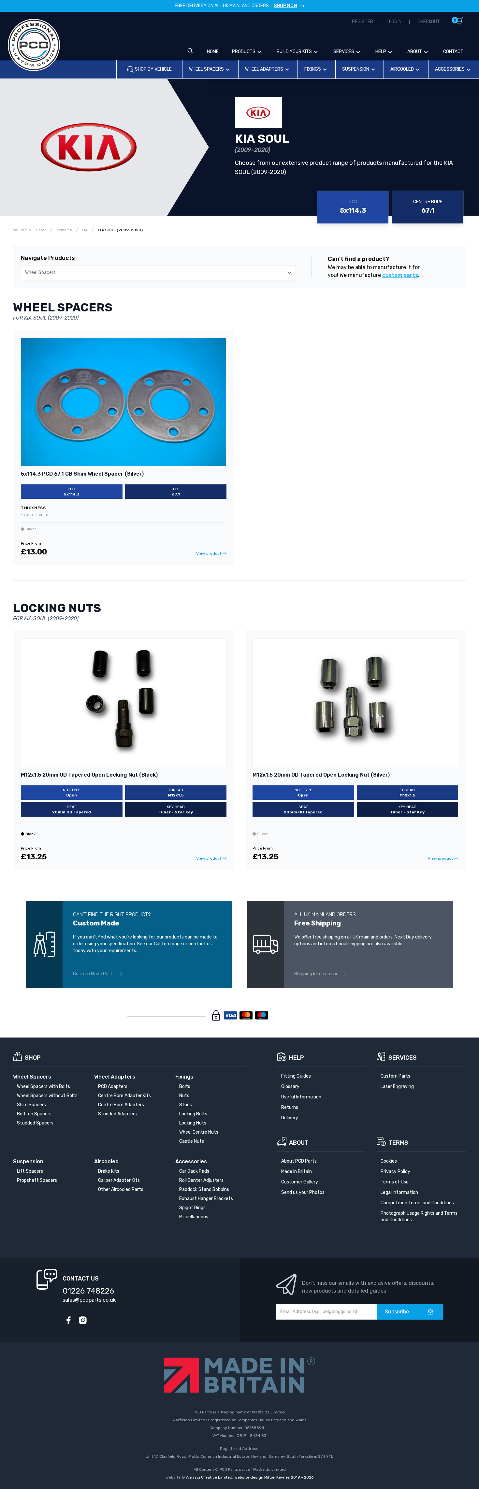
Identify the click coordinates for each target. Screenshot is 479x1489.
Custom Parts (395, 1076)
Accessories (450, 69)
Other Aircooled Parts (120, 1189)
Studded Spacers (35, 1123)
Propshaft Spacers (37, 1180)
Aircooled (402, 69)
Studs (185, 1105)
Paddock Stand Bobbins (204, 1189)
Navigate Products (48, 258)
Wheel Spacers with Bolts (43, 1086)
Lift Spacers (30, 1171)
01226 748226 (88, 1291)
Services (343, 51)
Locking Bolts (193, 1114)
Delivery (289, 1118)
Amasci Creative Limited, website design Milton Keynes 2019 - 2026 (249, 1477)
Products (243, 51)
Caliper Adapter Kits (119, 1180)
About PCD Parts (299, 1161)
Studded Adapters (117, 1114)
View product (208, 553)
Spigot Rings (192, 1207)
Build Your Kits (294, 51)
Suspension (355, 69)
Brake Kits (108, 1171)
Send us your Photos (303, 1192)
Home (213, 51)
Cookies (389, 1161)
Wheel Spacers (206, 69)
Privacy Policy (395, 1171)
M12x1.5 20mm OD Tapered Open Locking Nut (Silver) (321, 775)
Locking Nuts (192, 1123)
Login (395, 21)
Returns (289, 1107)
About (414, 51)
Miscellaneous (193, 1217)
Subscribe (397, 1312)
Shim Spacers (31, 1105)
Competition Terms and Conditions (417, 1203)
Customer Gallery (299, 1182)
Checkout (428, 21)
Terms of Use (395, 1182)
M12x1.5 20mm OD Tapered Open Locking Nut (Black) (89, 775)
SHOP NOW (285, 5)
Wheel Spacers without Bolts (47, 1095)
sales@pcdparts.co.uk (89, 1300)
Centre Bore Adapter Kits (124, 1095)
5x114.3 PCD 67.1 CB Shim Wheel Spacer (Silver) (82, 474)
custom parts (400, 275)
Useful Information (301, 1097)
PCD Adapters (112, 1086)
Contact (453, 51)
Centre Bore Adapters (121, 1105)
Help (380, 51)
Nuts (184, 1095)
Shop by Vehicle (153, 69)
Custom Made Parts (94, 974)
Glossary (290, 1086)
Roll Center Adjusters (201, 1180)
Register (362, 21)
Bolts (184, 1086)
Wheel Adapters (264, 69)
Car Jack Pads (194, 1171)
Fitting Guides (296, 1076)
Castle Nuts (191, 1141)
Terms (398, 1142)
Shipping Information (316, 974)
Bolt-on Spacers (34, 1114)
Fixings (312, 69)
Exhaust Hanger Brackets (206, 1198)
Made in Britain (296, 1171)
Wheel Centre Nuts (198, 1132)
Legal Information (399, 1192)
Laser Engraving (397, 1086)
